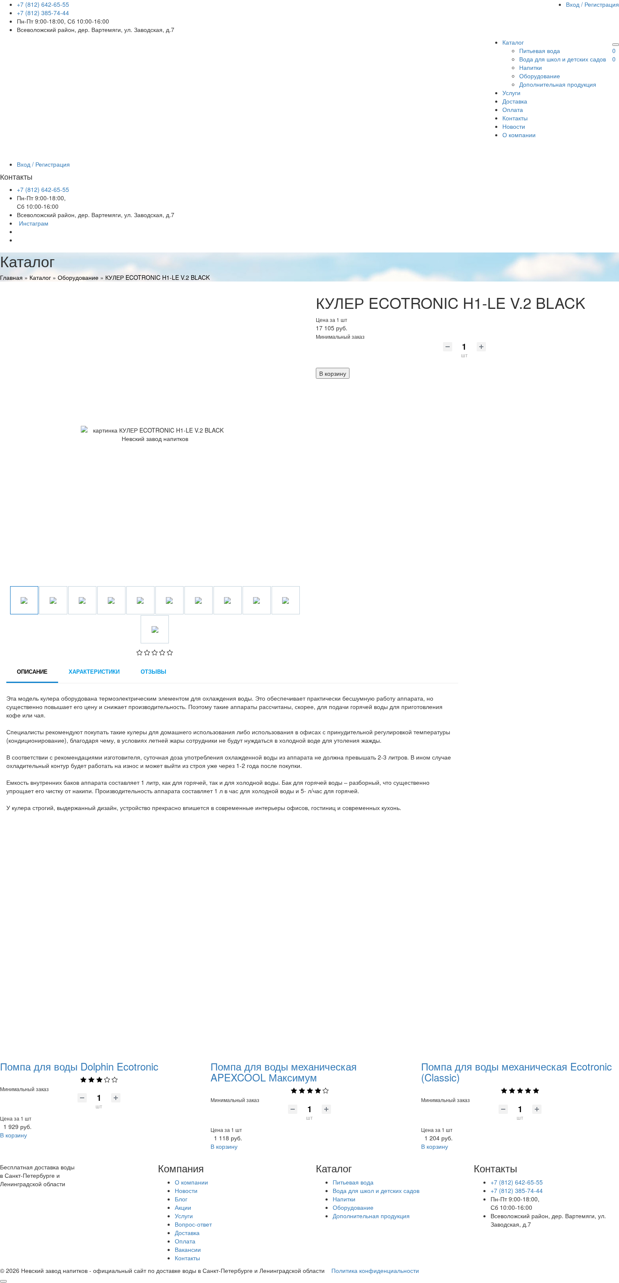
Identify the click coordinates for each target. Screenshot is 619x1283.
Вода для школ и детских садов (562, 59)
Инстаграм (33, 223)
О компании (519, 134)
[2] (147, 653)
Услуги (511, 92)
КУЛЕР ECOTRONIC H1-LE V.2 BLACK (157, 277)
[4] (162, 653)
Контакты (515, 118)
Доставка (514, 101)
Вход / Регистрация (592, 4)
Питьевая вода (539, 50)
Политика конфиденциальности (375, 1270)
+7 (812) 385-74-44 (43, 12)
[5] (170, 653)
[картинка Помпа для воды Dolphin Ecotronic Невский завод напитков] (99, 937)
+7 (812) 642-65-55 (43, 4)
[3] (155, 653)
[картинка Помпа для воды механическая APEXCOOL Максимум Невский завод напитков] (309, 937)
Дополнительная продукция (557, 84)
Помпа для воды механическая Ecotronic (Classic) (516, 1071)
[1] (139, 653)
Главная (11, 277)
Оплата (512, 109)
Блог (181, 1199)
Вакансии (188, 1249)
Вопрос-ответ (193, 1224)
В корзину (332, 373)
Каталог (513, 42)
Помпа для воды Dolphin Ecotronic (79, 1066)
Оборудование (539, 76)
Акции (183, 1207)
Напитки (530, 67)
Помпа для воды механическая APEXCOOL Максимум (284, 1071)
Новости (513, 126)
